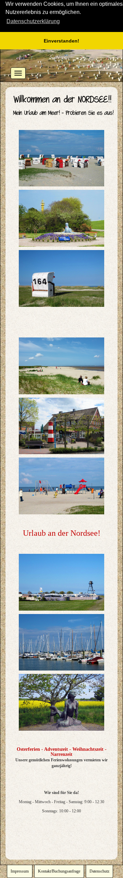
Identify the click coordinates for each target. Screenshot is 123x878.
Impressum (20, 871)
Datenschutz (99, 871)
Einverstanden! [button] (61, 41)
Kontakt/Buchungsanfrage (59, 871)
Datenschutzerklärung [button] (33, 21)
